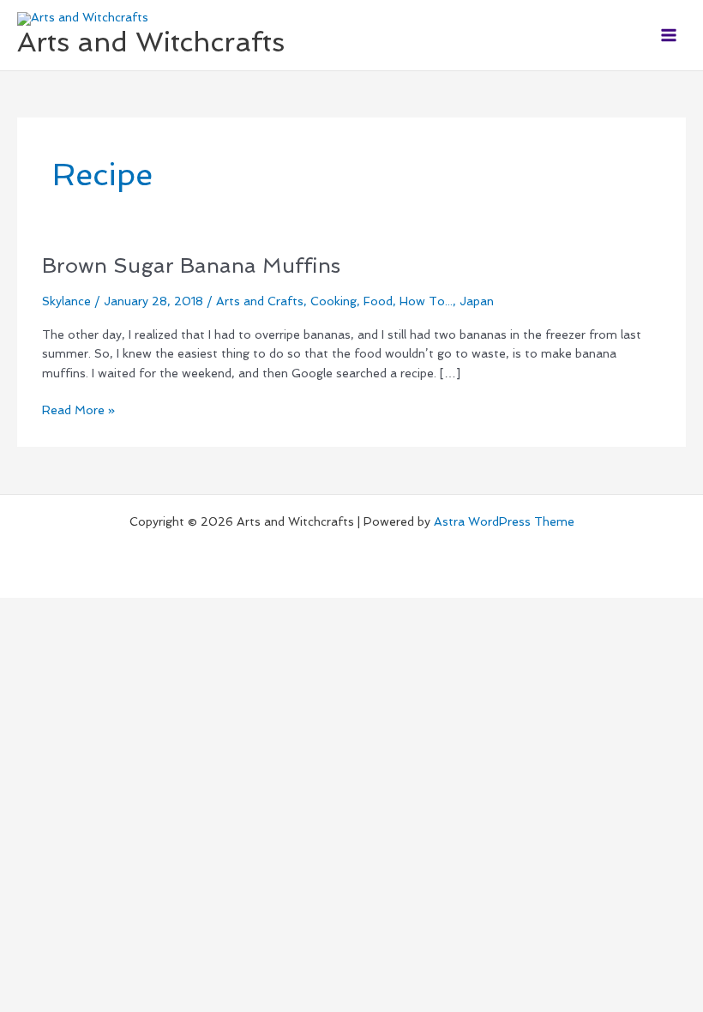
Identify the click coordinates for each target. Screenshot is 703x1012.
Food (378, 301)
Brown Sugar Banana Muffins (191, 266)
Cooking (333, 301)
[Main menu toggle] (669, 34)
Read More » (78, 409)
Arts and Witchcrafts (151, 42)
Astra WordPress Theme (504, 521)
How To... (426, 301)
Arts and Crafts (259, 301)
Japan (477, 301)
